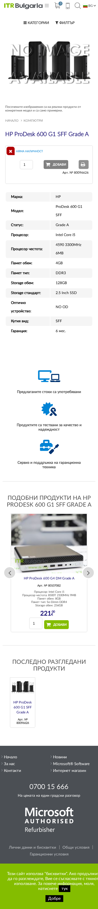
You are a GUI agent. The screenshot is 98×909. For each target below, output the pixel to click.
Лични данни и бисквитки (32, 847)
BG (90, 5)
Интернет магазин (69, 771)
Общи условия (75, 847)
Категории (38, 23)
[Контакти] (67, 6)
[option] (49, 572)
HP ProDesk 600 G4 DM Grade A (49, 578)
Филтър (66, 23)
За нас (9, 764)
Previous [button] (9, 572)
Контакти (12, 771)
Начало (12, 120)
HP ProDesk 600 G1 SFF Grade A (22, 707)
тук (64, 889)
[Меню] (46, 6)
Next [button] (88, 572)
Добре (54, 898)
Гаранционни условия (49, 854)
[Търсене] (77, 6)
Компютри (33, 120)
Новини (60, 757)
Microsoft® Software (71, 764)
